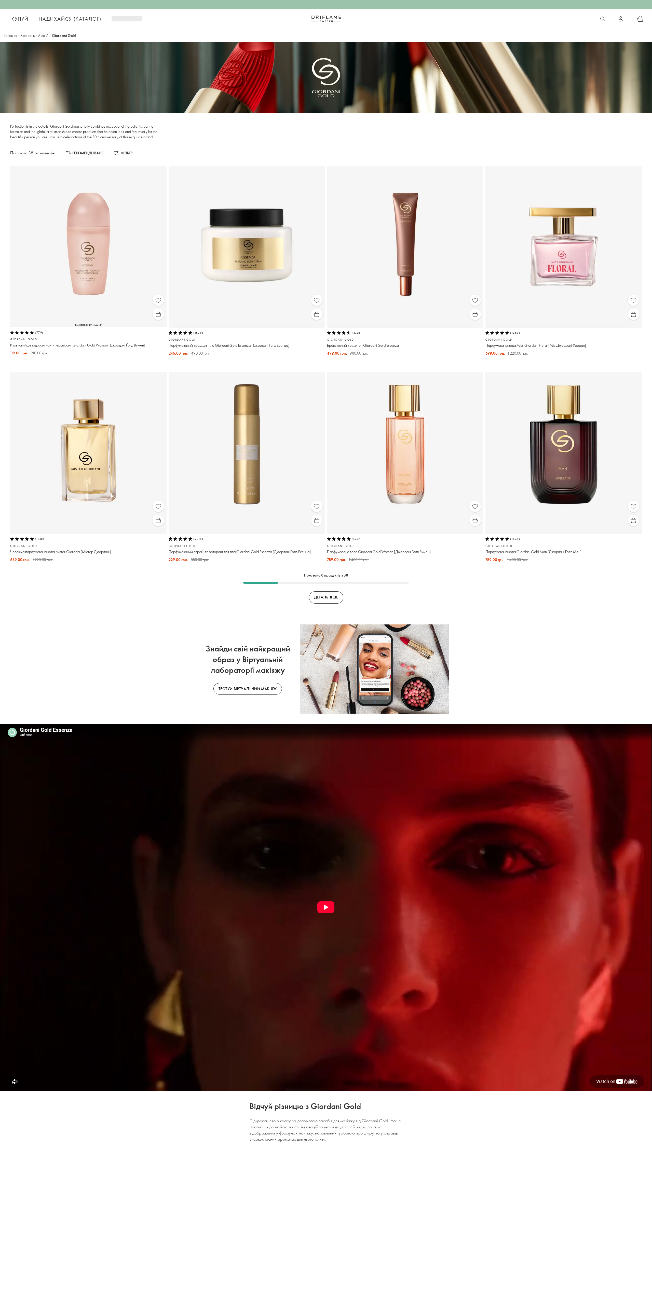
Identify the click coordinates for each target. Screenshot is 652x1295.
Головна (10, 35)
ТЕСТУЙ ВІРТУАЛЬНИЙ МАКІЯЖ (248, 688)
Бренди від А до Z (34, 35)
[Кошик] (640, 19)
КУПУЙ (20, 19)
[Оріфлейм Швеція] (326, 18)
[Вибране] (158, 300)
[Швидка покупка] (158, 314)
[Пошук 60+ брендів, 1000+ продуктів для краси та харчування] (602, 19)
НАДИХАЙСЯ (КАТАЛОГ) (70, 19)
